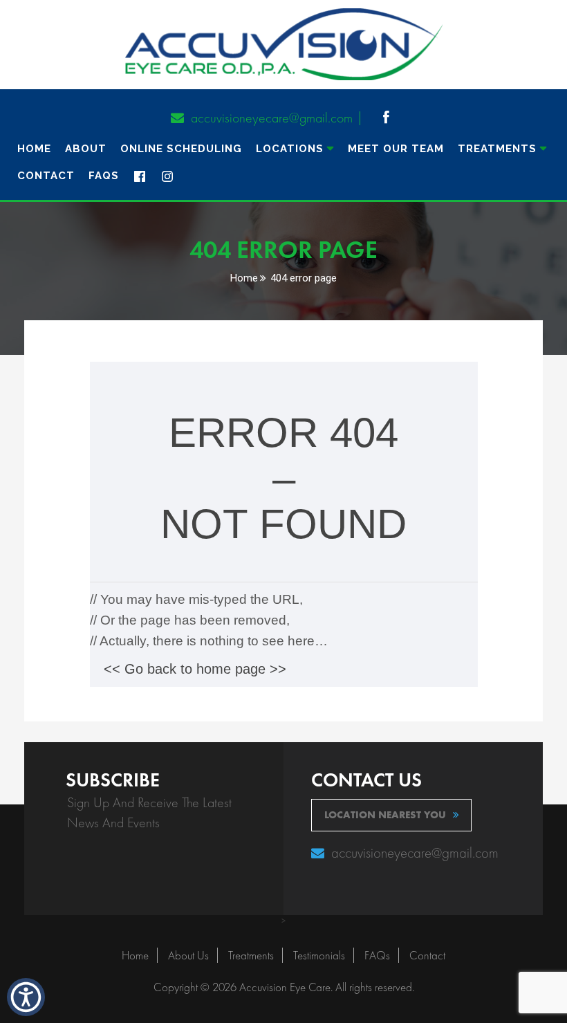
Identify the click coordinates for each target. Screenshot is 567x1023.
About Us (188, 955)
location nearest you (385, 815)
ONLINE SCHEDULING (181, 148)
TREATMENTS (497, 148)
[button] (382, 118)
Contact (46, 175)
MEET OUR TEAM (396, 148)
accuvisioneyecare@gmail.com (270, 118)
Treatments (251, 955)
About (85, 148)
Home (34, 148)
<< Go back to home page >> (195, 668)
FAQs (104, 175)
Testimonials (319, 955)
